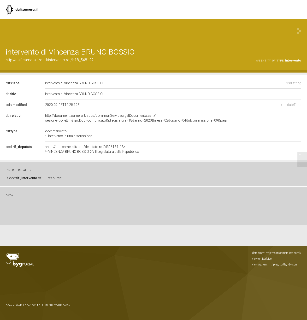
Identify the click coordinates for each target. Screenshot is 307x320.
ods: (16, 105)
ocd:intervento (68, 133)
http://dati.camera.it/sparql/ (283, 253)
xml (265, 264)
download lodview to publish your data (38, 305)
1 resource (53, 178)
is (23, 178)
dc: (11, 94)
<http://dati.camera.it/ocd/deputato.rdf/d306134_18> (92, 149)
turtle (283, 264)
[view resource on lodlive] (299, 31)
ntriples (273, 264)
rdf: (11, 131)
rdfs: (13, 83)
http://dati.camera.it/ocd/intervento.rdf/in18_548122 (50, 60)
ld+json (292, 264)
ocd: (19, 147)
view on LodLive (262, 258)
